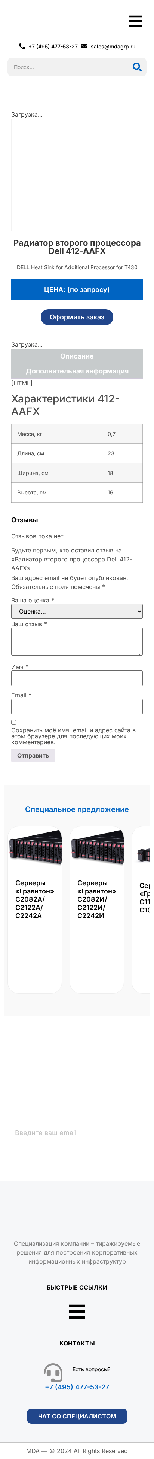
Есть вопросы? (91, 1369)
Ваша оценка (32, 600)
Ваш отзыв (29, 624)
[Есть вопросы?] (53, 1372)
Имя (19, 667)
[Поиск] (137, 67)
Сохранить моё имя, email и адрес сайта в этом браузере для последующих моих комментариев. (73, 736)
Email (21, 695)
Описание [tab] (77, 356)
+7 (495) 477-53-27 (77, 1387)
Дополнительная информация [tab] (77, 371)
